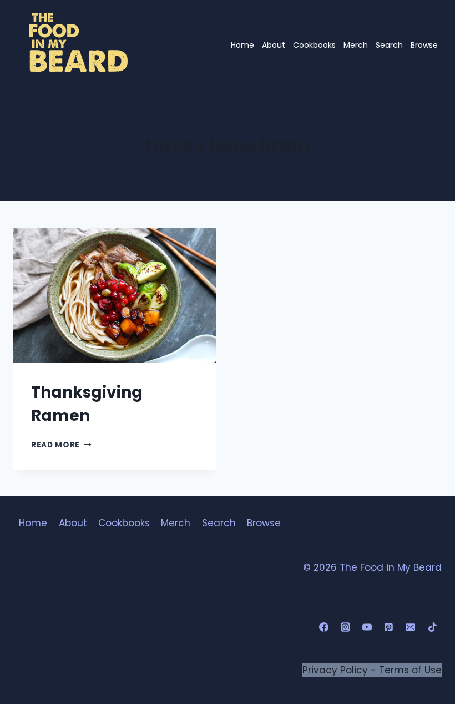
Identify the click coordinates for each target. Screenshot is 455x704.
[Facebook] (324, 627)
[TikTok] (432, 627)
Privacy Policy (335, 670)
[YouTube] (367, 627)
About (273, 45)
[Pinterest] (389, 627)
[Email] (410, 627)
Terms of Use (410, 670)
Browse (424, 45)
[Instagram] (345, 627)
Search (389, 45)
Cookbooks (314, 45)
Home (242, 45)
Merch (355, 45)
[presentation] (114, 295)
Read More (61, 445)
